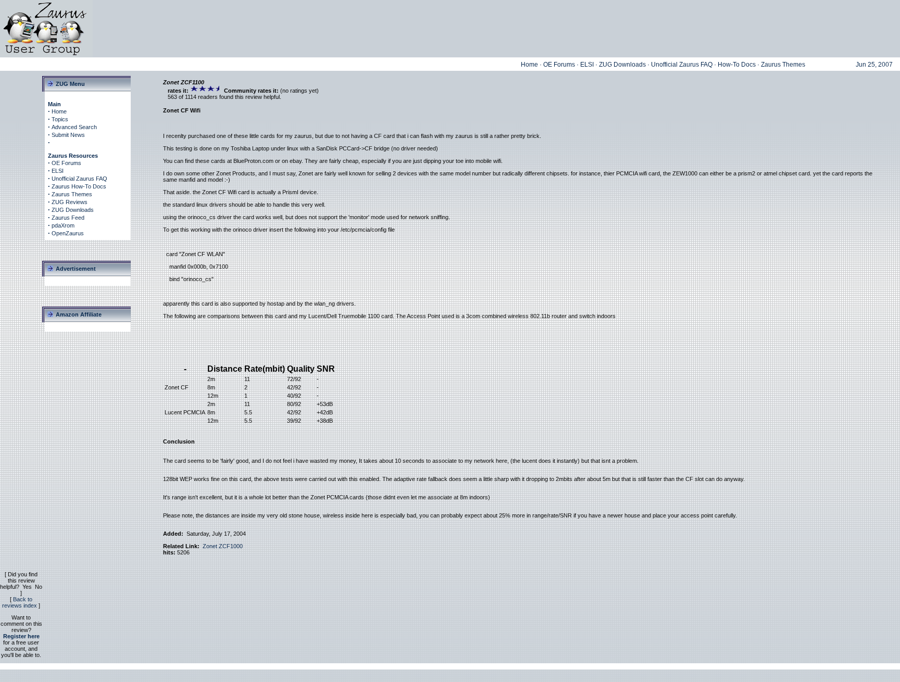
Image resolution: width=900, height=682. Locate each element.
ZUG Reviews (70, 202)
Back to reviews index (19, 602)
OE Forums (559, 64)
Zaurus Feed (68, 217)
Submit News (68, 135)
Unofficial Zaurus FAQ (681, 64)
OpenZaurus (68, 233)
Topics (60, 119)
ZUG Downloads (622, 64)
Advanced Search (74, 127)
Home (529, 64)
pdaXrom (63, 225)
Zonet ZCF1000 (223, 546)
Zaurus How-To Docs (79, 186)
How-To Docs (737, 64)
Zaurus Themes (783, 64)
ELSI (587, 64)
